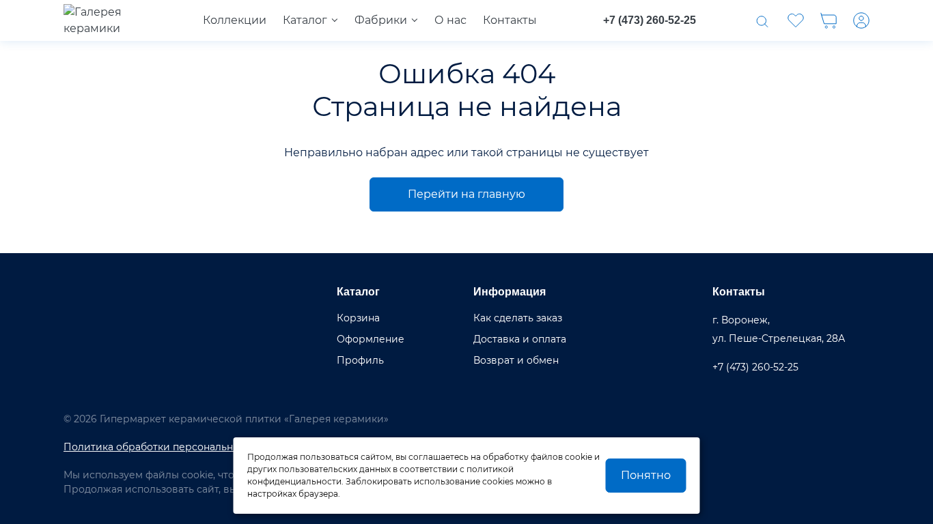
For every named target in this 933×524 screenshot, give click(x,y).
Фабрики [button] (380, 20)
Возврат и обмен (516, 360)
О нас (450, 20)
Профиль (360, 360)
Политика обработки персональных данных (174, 447)
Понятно (646, 475)
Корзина (358, 318)
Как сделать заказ (517, 318)
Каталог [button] (305, 20)
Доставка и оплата (519, 339)
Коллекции (234, 20)
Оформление (370, 339)
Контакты (510, 20)
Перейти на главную (466, 194)
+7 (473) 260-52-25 (649, 20)
